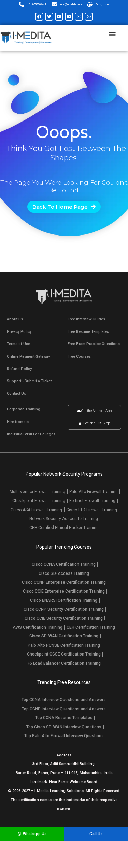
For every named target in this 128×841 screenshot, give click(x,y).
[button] (112, 33)
